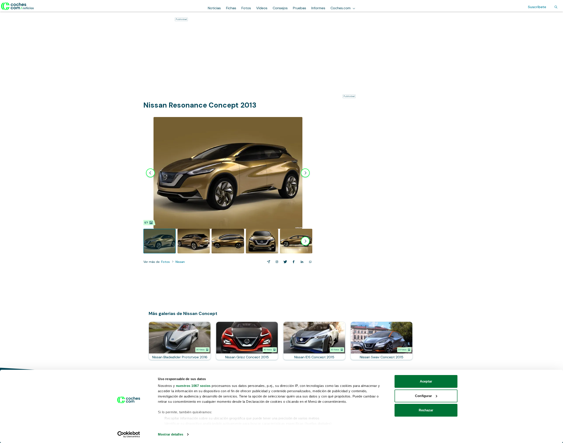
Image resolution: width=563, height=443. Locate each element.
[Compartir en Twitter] (284, 262)
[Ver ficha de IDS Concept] (314, 341)
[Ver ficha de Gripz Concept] (247, 341)
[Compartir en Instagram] (276, 262)
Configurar (423, 396)
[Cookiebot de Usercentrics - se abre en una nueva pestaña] (129, 434)
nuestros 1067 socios (193, 386)
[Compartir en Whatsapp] (309, 262)
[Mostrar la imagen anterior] (150, 172)
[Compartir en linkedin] (301, 262)
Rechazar (426, 410)
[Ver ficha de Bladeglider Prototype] (179, 341)
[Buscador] (556, 7)
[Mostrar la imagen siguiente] (305, 172)
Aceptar (426, 381)
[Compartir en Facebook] (293, 262)
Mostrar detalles (170, 434)
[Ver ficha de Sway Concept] (381, 341)
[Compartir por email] (268, 262)
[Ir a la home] (17, 6)
